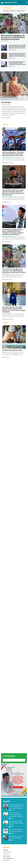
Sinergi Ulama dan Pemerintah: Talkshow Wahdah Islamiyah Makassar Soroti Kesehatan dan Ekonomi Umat (18, 55)
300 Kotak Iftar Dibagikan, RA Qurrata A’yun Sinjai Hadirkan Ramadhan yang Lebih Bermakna (13, 38)
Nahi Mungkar (6, 102)
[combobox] (14, 760)
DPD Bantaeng (7, 852)
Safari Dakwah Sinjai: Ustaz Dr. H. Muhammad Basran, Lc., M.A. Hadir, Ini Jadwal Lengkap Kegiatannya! (16, 806)
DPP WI (5, 850)
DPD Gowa (6, 856)
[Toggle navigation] (26, 3)
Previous (2, 75)
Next (5, 75)
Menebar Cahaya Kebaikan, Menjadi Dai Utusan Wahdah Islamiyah (16, 823)
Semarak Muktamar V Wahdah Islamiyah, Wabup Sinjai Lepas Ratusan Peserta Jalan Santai (17, 46)
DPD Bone (6, 854)
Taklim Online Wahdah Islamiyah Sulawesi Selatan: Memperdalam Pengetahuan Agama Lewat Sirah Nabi (16, 814)
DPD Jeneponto (8, 858)
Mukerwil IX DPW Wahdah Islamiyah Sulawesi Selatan (15, 830)
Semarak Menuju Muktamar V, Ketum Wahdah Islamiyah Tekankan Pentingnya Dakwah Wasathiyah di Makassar (17, 63)
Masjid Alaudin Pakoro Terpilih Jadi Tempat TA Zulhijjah (16, 837)
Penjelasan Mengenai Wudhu (12, 350)
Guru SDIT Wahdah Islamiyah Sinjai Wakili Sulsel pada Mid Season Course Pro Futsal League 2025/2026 (13, 309)
